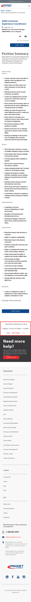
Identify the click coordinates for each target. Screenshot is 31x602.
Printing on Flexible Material (10, 432)
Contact (5, 513)
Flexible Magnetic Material (10, 397)
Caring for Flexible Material (10, 449)
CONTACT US (11, 357)
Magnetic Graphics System (10, 401)
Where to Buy (6, 504)
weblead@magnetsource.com (13, 537)
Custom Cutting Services (9, 405)
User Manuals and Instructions (11, 445)
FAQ (4, 414)
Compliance (6, 517)
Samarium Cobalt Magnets (10, 392)
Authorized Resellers (8, 508)
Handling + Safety (8, 454)
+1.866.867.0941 (12, 532)
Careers (8, 10)
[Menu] (29, 6)
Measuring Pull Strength (9, 427)
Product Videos (7, 440)
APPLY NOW (19, 45)
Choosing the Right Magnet (10, 423)
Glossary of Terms (7, 436)
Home (2, 10)
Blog (4, 486)
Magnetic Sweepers (8, 410)
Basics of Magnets (8, 419)
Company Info (7, 477)
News (4, 490)
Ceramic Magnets (7, 384)
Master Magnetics (12, 590)
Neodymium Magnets (9, 379)
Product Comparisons (9, 458)
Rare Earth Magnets (8, 388)
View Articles (16, 333)
